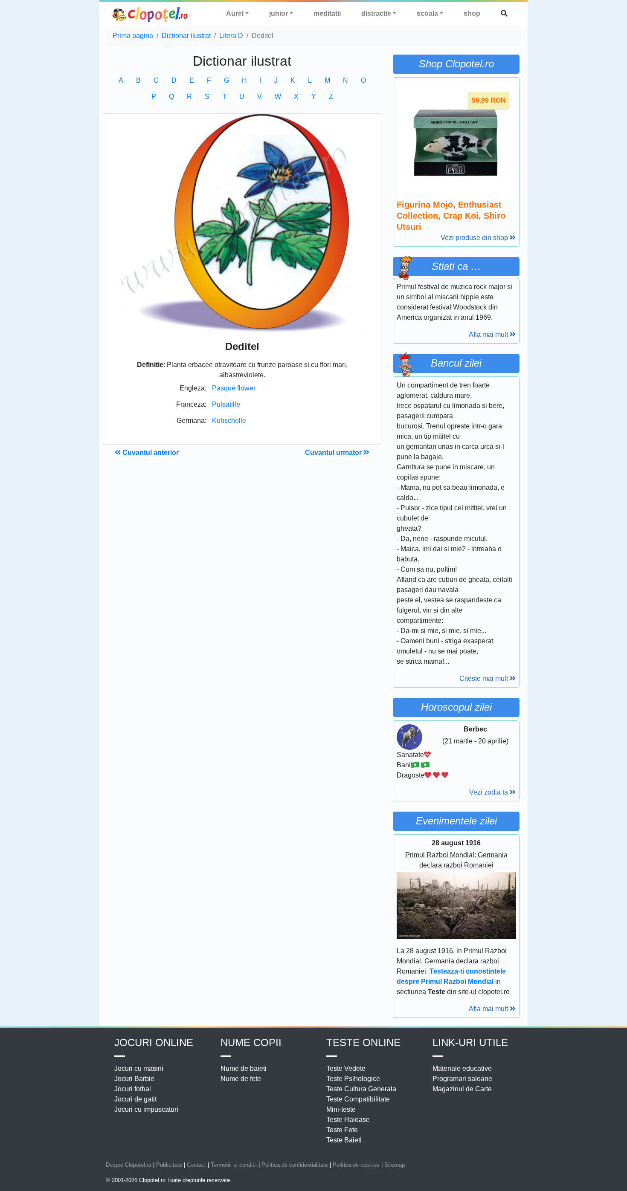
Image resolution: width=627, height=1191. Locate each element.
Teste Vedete (346, 1068)
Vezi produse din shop (475, 237)
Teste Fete (342, 1129)
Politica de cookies (356, 1165)
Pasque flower (233, 388)
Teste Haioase (348, 1119)
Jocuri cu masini (138, 1068)
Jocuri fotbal (132, 1089)
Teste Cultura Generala (361, 1089)
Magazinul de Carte (462, 1089)
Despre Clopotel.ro (128, 1165)
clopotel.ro (151, 14)
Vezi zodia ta (489, 792)
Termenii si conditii (234, 1165)
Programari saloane (462, 1078)
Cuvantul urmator (334, 452)
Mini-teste (341, 1109)
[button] (504, 13)
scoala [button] (427, 13)
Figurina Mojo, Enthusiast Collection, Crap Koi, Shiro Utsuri (451, 215)
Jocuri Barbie (134, 1078)
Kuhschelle (229, 420)
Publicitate (169, 1165)
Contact (196, 1165)
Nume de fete (241, 1078)
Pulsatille (226, 404)
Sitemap (394, 1165)
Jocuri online (153, 1042)
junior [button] (278, 13)
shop (472, 13)
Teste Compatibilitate (358, 1099)
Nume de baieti (244, 1068)
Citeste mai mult (484, 678)
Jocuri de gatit (135, 1099)
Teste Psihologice (353, 1078)
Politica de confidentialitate (294, 1165)
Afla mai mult (489, 334)
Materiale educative (462, 1068)
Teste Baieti (344, 1140)
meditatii (327, 13)
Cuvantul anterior (150, 452)
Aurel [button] (235, 13)
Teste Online (363, 1042)
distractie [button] (376, 13)
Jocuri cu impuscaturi (146, 1109)
